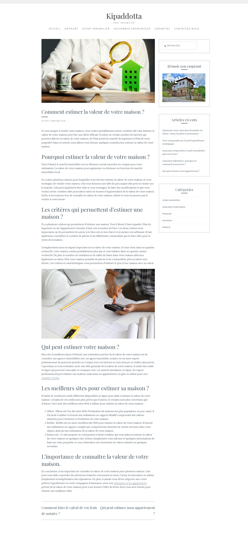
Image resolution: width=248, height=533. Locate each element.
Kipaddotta (124, 16)
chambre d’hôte (50, 378)
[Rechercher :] (179, 45)
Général (166, 227)
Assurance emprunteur (132, 28)
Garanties (162, 28)
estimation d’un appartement (130, 483)
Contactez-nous (186, 28)
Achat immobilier (96, 28)
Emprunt (71, 28)
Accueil (55, 28)
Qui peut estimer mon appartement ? (181, 171)
